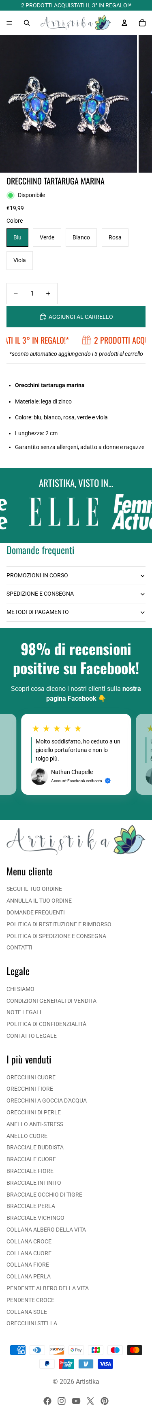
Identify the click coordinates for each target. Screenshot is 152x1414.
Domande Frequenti (35, 912)
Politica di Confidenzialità (46, 1024)
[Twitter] (90, 1401)
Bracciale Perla (30, 1206)
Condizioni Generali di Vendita (51, 1000)
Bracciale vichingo (35, 1218)
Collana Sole (26, 1312)
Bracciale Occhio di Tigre (44, 1194)
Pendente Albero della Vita (47, 1288)
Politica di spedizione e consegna (56, 936)
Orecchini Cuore (31, 1077)
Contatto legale (31, 1036)
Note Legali (23, 1012)
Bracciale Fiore (30, 1171)
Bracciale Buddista (35, 1147)
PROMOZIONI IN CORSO (37, 575)
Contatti (19, 947)
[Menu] (9, 22)
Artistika (87, 1382)
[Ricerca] (27, 23)
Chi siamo (20, 989)
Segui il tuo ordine (34, 889)
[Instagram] (61, 1401)
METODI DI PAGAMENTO (37, 612)
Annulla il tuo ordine (39, 900)
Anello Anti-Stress (34, 1124)
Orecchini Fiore (29, 1088)
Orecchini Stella (31, 1323)
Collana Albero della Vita (46, 1229)
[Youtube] (76, 1401)
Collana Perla (28, 1276)
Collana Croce (28, 1241)
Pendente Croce (30, 1300)
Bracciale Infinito (33, 1182)
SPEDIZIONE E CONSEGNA (40, 593)
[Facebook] (47, 1401)
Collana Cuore (28, 1253)
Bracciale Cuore (31, 1159)
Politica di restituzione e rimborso (58, 924)
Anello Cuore (26, 1136)
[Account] (124, 23)
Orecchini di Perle (33, 1112)
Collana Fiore (27, 1264)
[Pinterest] (104, 1401)
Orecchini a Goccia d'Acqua (46, 1100)
